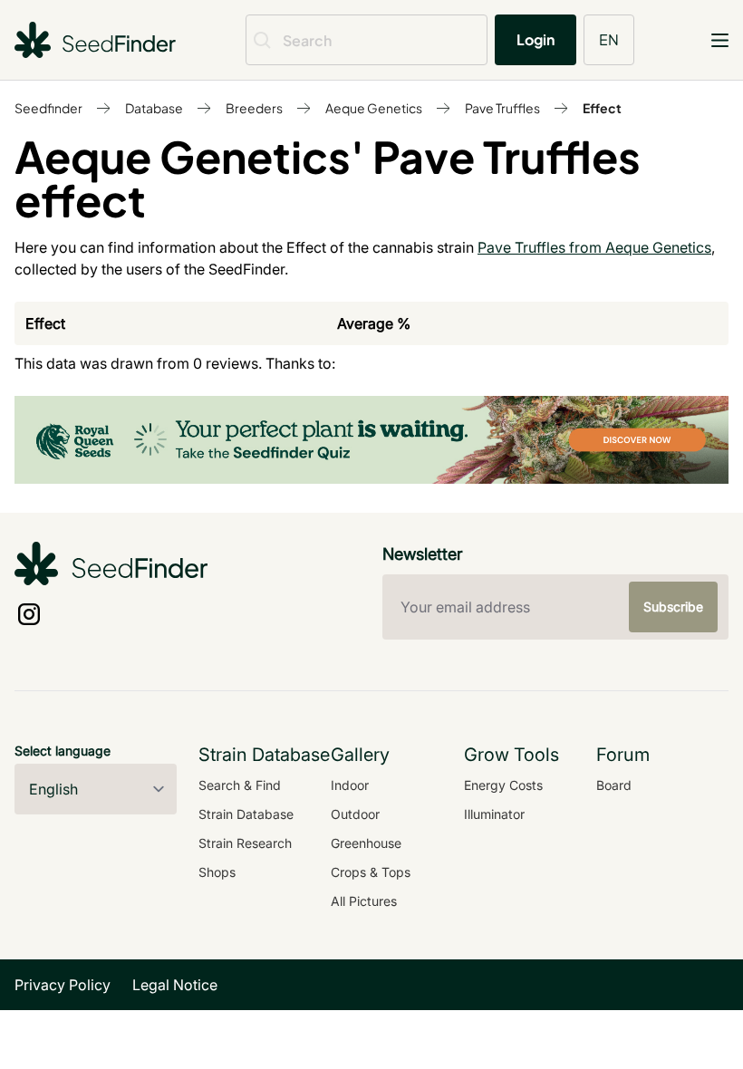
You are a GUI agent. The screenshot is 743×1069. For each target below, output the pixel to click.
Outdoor (355, 814)
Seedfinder (48, 108)
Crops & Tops (370, 872)
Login (535, 39)
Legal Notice (174, 985)
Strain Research (245, 843)
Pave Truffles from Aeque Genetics (594, 247)
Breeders (254, 108)
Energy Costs (503, 785)
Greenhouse (366, 843)
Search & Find (239, 785)
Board (614, 785)
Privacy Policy (62, 985)
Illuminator (494, 814)
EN (609, 39)
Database (154, 108)
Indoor (350, 785)
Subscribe (673, 606)
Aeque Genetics (373, 108)
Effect (602, 108)
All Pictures (364, 901)
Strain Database (246, 814)
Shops (217, 872)
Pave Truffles (502, 108)
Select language (62, 750)
